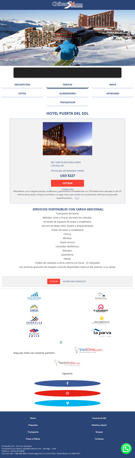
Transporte (33, 432)
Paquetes (33, 425)
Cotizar (67, 183)
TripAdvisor (67, 102)
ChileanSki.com (67, 5)
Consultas (67, 189)
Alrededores (67, 93)
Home (33, 418)
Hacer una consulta (74, 281)
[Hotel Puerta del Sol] (67, 138)
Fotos (22, 93)
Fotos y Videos (33, 439)
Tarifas (67, 84)
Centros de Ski (99, 418)
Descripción (22, 84)
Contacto (99, 439)
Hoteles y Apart (99, 425)
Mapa (112, 84)
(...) (77, 197)
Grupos (99, 432)
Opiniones (112, 93)
